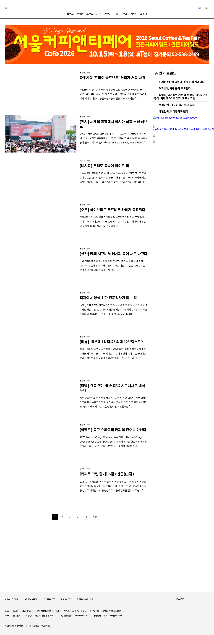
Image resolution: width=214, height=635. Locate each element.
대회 (115, 13)
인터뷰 (107, 13)
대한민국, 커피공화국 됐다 (173, 111)
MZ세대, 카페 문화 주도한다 (175, 88)
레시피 (134, 13)
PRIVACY (66, 599)
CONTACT (49, 599)
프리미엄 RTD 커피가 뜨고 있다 (177, 104)
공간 (98, 13)
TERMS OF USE (85, 599)
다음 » (96, 517)
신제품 (80, 13)
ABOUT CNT (11, 599)
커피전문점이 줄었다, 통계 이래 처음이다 (182, 81)
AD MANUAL (31, 599)
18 (86, 517)
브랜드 (89, 13)
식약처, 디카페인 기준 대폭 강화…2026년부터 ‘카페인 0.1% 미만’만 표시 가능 (180, 96)
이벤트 (124, 13)
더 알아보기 (18, 571)
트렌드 (70, 13)
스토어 (143, 13)
